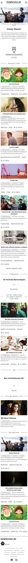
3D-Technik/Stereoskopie (14, 279)
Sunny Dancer (14, 29)
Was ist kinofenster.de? (14, 378)
